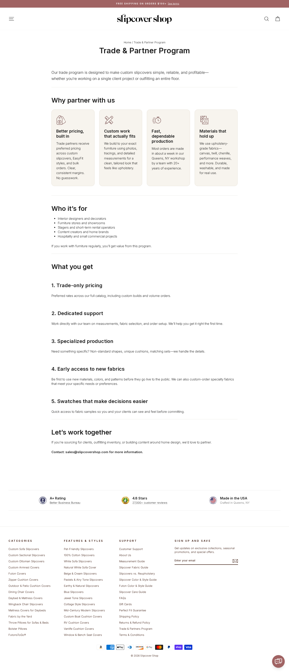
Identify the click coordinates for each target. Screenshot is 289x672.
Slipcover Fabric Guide (133, 567)
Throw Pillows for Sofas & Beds (28, 622)
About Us (125, 555)
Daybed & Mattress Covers (25, 598)
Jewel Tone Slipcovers (78, 598)
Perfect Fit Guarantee (132, 610)
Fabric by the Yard (20, 616)
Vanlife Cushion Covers (79, 628)
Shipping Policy (129, 616)
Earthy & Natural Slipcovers (81, 585)
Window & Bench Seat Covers (83, 634)
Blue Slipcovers (74, 592)
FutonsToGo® (17, 634)
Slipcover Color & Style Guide (138, 579)
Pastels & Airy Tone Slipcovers (83, 579)
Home (127, 42)
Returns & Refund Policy (134, 622)
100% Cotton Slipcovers (79, 555)
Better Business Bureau (65, 502)
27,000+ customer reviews (149, 502)
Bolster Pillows (17, 628)
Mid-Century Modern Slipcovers (84, 610)
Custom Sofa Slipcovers (23, 549)
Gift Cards (125, 604)
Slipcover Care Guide (132, 592)
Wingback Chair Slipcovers (25, 604)
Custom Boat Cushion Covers (83, 616)
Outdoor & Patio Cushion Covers (29, 585)
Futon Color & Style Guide (135, 585)
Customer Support (131, 549)
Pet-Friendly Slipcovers (79, 549)
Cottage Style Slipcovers (79, 604)
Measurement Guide (132, 561)
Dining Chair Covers (21, 592)
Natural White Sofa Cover (80, 567)
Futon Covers (17, 573)
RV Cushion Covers (76, 622)
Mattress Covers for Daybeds (27, 610)
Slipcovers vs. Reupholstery (137, 573)
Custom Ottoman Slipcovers (26, 561)
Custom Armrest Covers (23, 567)
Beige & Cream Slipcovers (80, 573)
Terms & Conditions (131, 634)
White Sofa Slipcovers (78, 561)
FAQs (122, 598)
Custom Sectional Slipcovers (26, 555)
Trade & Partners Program (135, 628)
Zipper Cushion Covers (23, 579)
